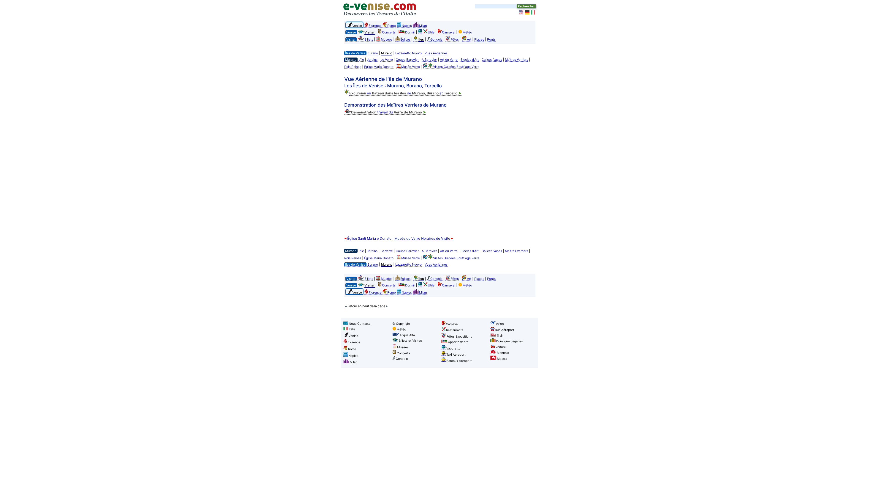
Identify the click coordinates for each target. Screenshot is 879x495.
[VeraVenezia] (533, 12)
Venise (353, 336)
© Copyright (401, 323)
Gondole (436, 39)
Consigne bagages (509, 341)
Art (469, 39)
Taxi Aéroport (456, 354)
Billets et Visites (410, 340)
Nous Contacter (360, 323)
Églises (405, 39)
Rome (391, 26)
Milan (423, 26)
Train (500, 335)
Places (479, 39)
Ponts (491, 39)
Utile (431, 32)
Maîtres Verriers (516, 59)
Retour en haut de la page (366, 306)
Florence (375, 26)
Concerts (389, 32)
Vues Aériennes (436, 53)
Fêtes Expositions (459, 336)
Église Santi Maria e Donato (369, 238)
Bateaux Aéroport (459, 361)
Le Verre (386, 59)
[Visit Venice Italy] (521, 12)
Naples (407, 26)
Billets (368, 39)
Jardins (372, 59)
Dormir (410, 32)
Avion (500, 323)
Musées (386, 39)
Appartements (458, 342)
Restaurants (454, 330)
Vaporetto (453, 348)
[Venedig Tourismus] (527, 12)
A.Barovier (429, 59)
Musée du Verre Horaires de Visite (422, 238)
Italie (352, 329)
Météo (467, 32)
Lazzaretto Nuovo (408, 53)
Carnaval (448, 32)
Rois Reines (352, 67)
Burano (372, 53)
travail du (388, 112)
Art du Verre (449, 59)
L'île (361, 59)
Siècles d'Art (470, 59)
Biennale (503, 353)
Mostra (502, 358)
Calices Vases (492, 59)
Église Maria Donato (378, 67)
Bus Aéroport (504, 330)
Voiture (501, 347)
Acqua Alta (407, 335)
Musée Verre (410, 67)
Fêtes (455, 39)
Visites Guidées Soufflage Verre (456, 67)
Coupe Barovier (407, 59)
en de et (405, 93)
